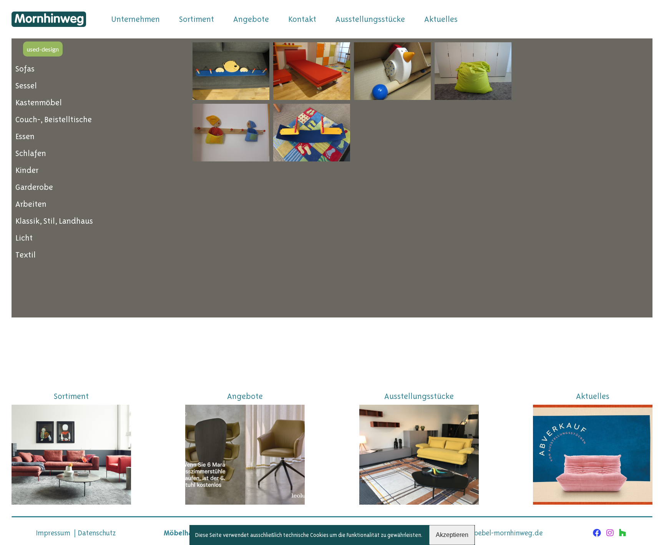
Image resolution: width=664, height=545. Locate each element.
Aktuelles (441, 19)
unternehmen (135, 19)
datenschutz (97, 532)
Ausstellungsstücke (370, 19)
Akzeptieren (452, 535)
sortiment (196, 19)
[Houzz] (622, 533)
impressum (53, 532)
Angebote (251, 19)
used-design (43, 49)
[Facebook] (597, 533)
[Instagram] (610, 533)
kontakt (302, 19)
